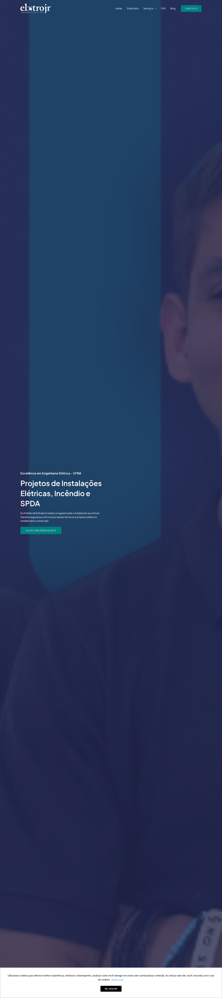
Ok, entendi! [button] (111, 988)
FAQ (163, 8)
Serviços (148, 8)
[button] (154, 8)
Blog (173, 8)
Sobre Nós (133, 8)
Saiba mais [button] (117, 979)
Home (119, 8)
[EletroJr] (35, 8)
